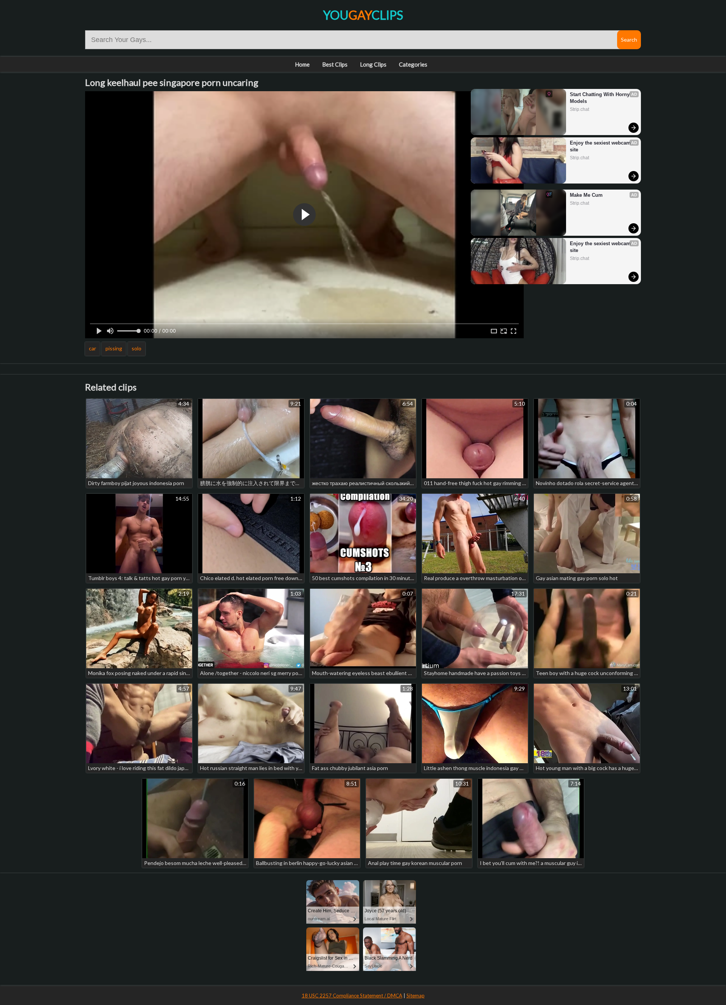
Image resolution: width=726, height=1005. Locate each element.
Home (302, 64)
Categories (413, 64)
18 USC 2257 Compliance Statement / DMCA (352, 996)
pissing (113, 348)
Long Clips (373, 64)
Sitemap (415, 996)
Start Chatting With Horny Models (600, 98)
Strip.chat (579, 109)
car (92, 348)
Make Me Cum (586, 195)
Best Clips (334, 64)
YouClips (363, 15)
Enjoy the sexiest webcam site (601, 146)
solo (136, 348)
